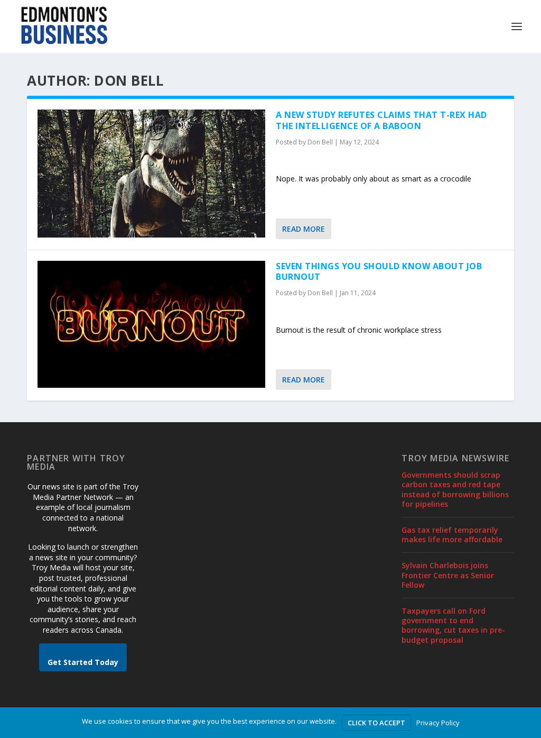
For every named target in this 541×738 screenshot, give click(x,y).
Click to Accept (376, 722)
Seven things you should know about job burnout (379, 271)
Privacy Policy (438, 722)
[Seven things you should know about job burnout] (151, 324)
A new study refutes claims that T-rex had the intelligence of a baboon (381, 120)
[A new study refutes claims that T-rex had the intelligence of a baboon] (151, 174)
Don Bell (320, 142)
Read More (303, 229)
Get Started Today (83, 662)
